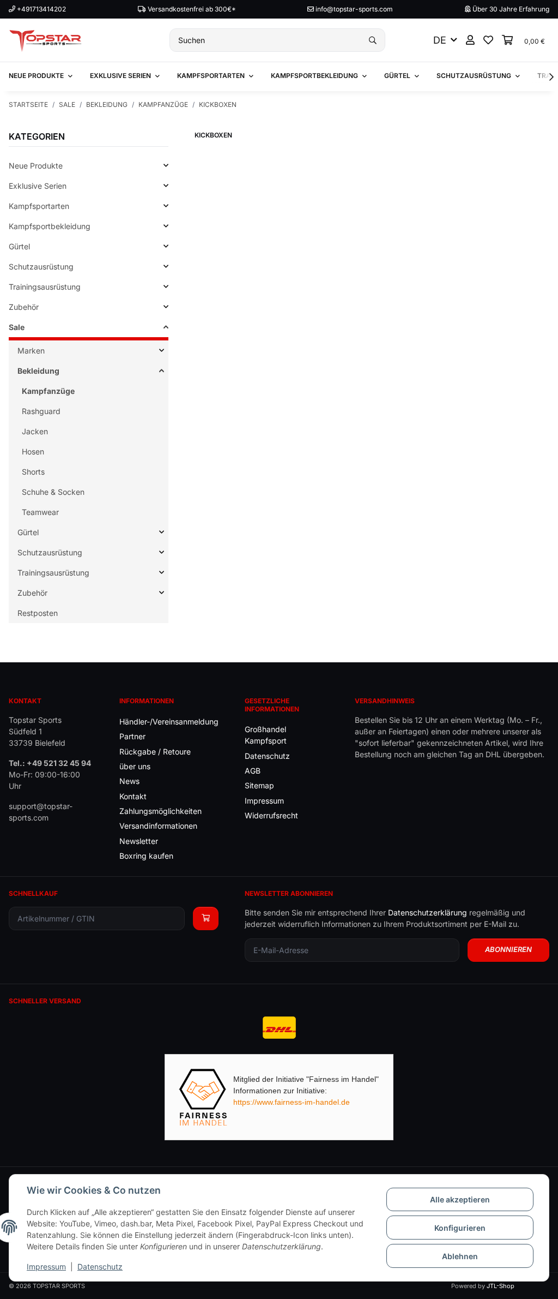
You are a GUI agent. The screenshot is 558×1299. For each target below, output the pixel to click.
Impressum (46, 1266)
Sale (17, 327)
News (129, 781)
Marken (31, 350)
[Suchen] (372, 40)
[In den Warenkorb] (206, 918)
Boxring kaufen (146, 855)
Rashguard (41, 411)
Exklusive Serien (37, 185)
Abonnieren (508, 949)
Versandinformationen (158, 825)
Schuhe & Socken (53, 491)
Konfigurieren (460, 1227)
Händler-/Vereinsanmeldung (169, 721)
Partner (132, 736)
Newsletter (138, 841)
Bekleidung (38, 370)
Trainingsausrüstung (45, 286)
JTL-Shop (500, 1286)
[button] (470, 40)
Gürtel (19, 246)
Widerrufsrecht (271, 815)
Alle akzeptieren (460, 1199)
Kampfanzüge (48, 391)
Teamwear (40, 512)
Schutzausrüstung (41, 266)
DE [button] (439, 40)
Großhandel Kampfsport (266, 735)
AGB (252, 770)
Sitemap (259, 785)
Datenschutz (100, 1266)
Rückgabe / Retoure (155, 751)
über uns (134, 766)
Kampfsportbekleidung (49, 226)
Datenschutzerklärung (427, 912)
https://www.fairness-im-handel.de (291, 1102)
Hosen (33, 451)
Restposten (37, 613)
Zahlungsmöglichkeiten (160, 811)
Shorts (33, 471)
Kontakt (133, 796)
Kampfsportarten (39, 206)
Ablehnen (460, 1256)
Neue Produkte (36, 165)
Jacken (35, 431)
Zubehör (24, 307)
